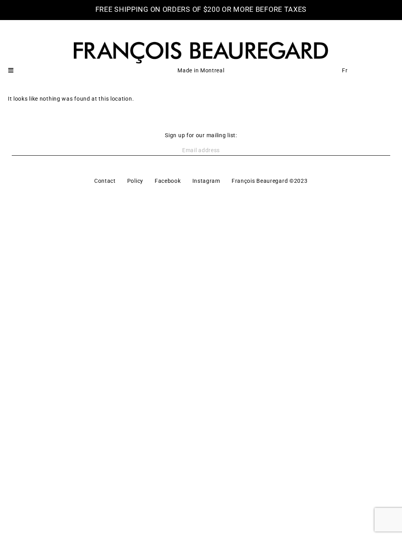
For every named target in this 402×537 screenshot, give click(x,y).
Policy (135, 181)
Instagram (206, 181)
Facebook (168, 181)
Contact (105, 181)
